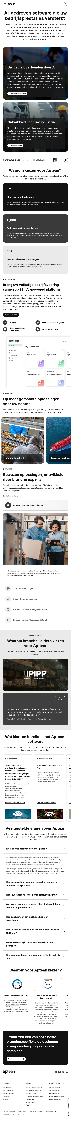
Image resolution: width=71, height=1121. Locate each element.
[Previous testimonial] (57, 698)
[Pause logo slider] (66, 160)
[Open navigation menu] (5, 4)
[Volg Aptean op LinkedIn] (63, 1072)
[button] (22, 440)
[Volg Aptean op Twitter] (59, 1072)
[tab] (35, 505)
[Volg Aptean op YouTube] (67, 1072)
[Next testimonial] (63, 698)
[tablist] (35, 562)
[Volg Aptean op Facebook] (56, 1072)
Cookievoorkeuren (9, 1111)
